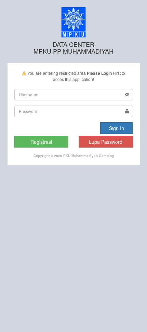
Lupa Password (105, 141)
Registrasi (41, 141)
